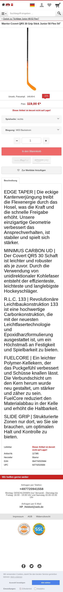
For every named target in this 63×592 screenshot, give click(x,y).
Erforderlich (27, 589)
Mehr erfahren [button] (16, 577)
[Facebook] (24, 566)
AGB (30, 516)
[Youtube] (39, 566)
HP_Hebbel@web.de (31, 507)
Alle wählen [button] (45, 583)
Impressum (18, 516)
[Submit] (59, 13)
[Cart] (58, 5)
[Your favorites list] (49, 5)
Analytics (40, 589)
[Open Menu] (4, 13)
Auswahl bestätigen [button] (17, 583)
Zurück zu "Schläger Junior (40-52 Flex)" (21, 19)
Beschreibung (10, 180)
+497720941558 (31, 489)
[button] (31, 170)
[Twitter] (31, 566)
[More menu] (41, 5)
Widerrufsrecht (43, 516)
